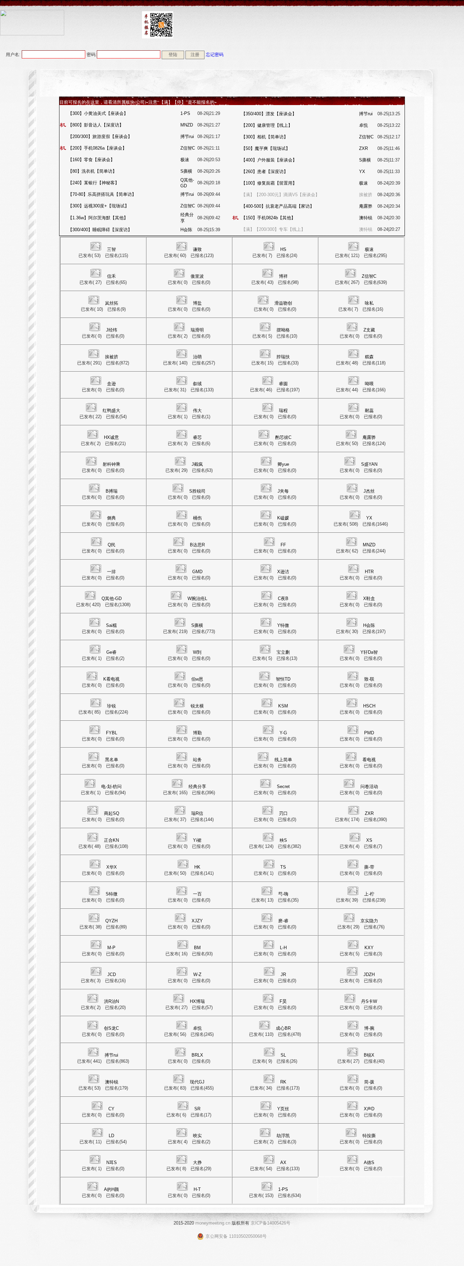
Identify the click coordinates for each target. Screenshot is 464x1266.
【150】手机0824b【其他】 (268, 217)
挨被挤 (365, 194)
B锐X (369, 1055)
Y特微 (283, 625)
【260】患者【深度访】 (264, 171)
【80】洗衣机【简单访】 (92, 171)
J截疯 (197, 464)
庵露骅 (365, 206)
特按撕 (369, 1135)
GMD (197, 571)
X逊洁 (283, 571)
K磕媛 (283, 517)
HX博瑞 (197, 1001)
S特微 (112, 893)
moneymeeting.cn (212, 1223)
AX (283, 1162)
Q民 (111, 544)
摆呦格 (283, 329)
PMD (369, 732)
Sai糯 (111, 625)
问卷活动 (369, 786)
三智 (111, 249)
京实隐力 (369, 920)
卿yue (283, 464)
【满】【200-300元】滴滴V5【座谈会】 (280, 194)
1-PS (185, 113)
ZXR (363, 148)
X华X (111, 867)
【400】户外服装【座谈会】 (269, 159)
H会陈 (186, 229)
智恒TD (283, 679)
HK (197, 867)
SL (283, 1055)
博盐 (197, 303)
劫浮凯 (283, 1135)
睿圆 (283, 383)
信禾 (111, 276)
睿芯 (197, 437)
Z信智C (187, 148)
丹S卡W (369, 1001)
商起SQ (111, 813)
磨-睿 (283, 920)
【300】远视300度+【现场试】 (98, 205)
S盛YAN (369, 464)
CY (111, 1108)
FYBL (111, 732)
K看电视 (111, 679)
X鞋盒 (369, 598)
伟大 (197, 410)
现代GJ (197, 1081)
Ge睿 (111, 652)
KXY (369, 947)
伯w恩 (197, 679)
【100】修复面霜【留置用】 (269, 183)
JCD (111, 974)
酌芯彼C (283, 437)
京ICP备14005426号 (270, 1223)
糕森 (369, 356)
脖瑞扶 (283, 356)
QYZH (111, 920)
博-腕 (369, 1028)
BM (197, 947)
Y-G (283, 732)
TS (283, 867)
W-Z (197, 974)
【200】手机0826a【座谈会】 (97, 148)
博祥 (283, 276)
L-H (283, 947)
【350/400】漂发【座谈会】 (269, 113)
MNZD (186, 124)
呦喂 (369, 383)
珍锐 (111, 705)
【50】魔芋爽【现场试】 (265, 148)
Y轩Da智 (369, 652)
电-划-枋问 (111, 786)
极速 (184, 159)
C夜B (283, 598)
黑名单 (111, 759)
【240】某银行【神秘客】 (93, 182)
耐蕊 (369, 410)
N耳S (111, 1162)
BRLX (197, 1055)
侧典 (111, 517)
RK (283, 1081)
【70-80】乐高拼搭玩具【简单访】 (102, 194)
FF (283, 544)
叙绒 (197, 383)
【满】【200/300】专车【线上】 (273, 229)
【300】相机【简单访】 (264, 136)
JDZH (369, 974)
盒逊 (111, 383)
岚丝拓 (111, 303)
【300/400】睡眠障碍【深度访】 (100, 229)
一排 (111, 571)
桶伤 (197, 517)
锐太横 (197, 705)
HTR (369, 571)
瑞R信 (197, 813)
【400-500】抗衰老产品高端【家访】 (277, 206)
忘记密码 (215, 54)
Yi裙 (197, 840)
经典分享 (197, 786)
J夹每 (283, 491)
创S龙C (111, 1028)
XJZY (197, 920)
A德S (369, 1162)
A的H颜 (111, 1189)
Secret (283, 786)
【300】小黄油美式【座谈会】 (98, 113)
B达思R (197, 544)
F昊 (283, 1001)
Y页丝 (283, 1108)
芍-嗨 (283, 893)
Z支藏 (369, 329)
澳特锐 (365, 217)
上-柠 (369, 893)
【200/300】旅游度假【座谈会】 (100, 136)
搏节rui (187, 136)
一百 (197, 893)
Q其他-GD (112, 598)
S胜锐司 (197, 491)
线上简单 (283, 759)
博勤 (197, 732)
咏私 (369, 303)
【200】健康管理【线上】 (266, 125)
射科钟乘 (111, 464)
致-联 (369, 679)
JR (283, 974)
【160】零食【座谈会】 (91, 159)
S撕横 (186, 171)
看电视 (369, 759)
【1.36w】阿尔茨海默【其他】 (98, 217)
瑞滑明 (197, 329)
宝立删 (283, 652)
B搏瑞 (112, 491)
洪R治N (111, 1001)
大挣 (197, 1162)
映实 (197, 1135)
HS (283, 249)
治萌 (197, 356)
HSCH (369, 705)
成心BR (283, 1028)
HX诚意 (111, 437)
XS (369, 840)
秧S (283, 840)
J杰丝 (369, 491)
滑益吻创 (283, 303)
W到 (197, 652)
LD (111, 1135)
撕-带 (369, 867)
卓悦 (363, 125)
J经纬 (111, 329)
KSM (283, 705)
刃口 (283, 813)
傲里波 (197, 276)
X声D (369, 1108)
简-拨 (369, 1081)
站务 (197, 759)
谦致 (197, 249)
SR (197, 1108)
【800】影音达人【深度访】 (96, 124)
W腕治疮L (197, 598)
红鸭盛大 (111, 410)
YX (362, 171)
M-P (111, 947)
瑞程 (283, 410)
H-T (197, 1189)
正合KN (111, 840)
